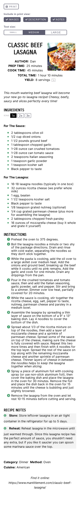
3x (28, 115)
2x (21, 115)
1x (13, 115)
